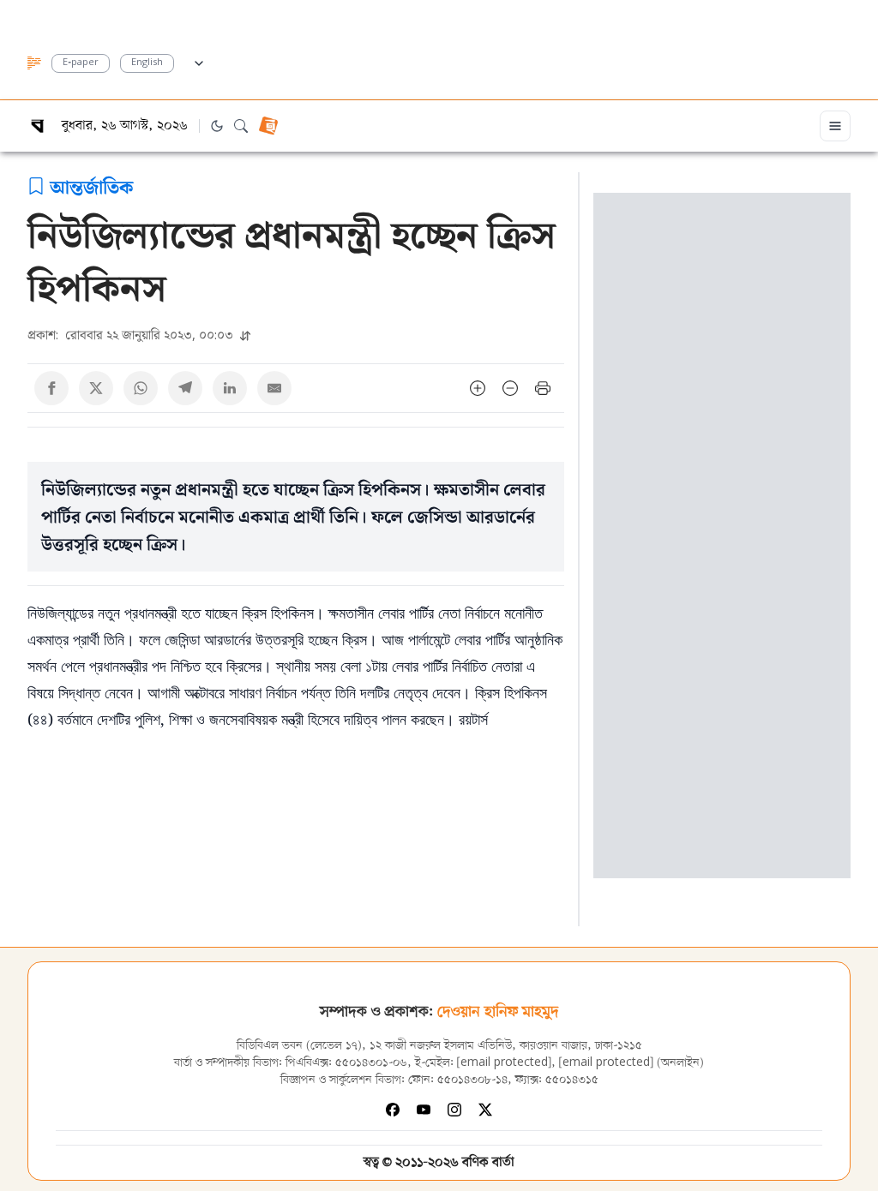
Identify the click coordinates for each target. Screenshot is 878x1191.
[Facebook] (393, 1109)
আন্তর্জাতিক (91, 186)
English (147, 63)
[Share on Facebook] (51, 388)
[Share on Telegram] (185, 388)
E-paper (81, 63)
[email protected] (504, 1063)
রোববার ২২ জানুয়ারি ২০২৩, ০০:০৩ (132, 334)
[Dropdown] (198, 60)
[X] (485, 1109)
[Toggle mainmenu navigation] (835, 126)
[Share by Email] (274, 388)
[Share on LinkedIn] (230, 388)
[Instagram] (454, 1109)
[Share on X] (96, 388)
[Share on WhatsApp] (140, 388)
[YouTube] (423, 1109)
